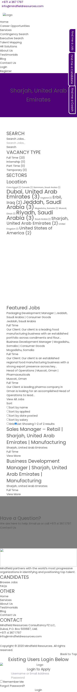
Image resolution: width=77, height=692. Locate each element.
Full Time (12, 158)
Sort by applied (19, 411)
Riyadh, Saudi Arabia (30, 215)
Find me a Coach (72, 100)
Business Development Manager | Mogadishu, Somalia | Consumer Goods (38, 344)
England (46, 197)
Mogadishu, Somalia (46, 208)
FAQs (3, 586)
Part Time (13, 166)
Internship (13, 162)
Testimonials (9, 607)
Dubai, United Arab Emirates (32, 194)
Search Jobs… (16, 139)
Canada (27, 187)
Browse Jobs (9, 582)
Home (4, 596)
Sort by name (18, 407)
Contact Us (8, 527)
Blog (3, 611)
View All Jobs (15, 399)
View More (14, 456)
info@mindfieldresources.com (23, 6)
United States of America (29, 230)
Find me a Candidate (72, 69)
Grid (12, 424)
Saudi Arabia (43, 219)
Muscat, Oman (17, 379)
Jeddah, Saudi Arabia (34, 204)
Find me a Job (73, 40)
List (19, 424)
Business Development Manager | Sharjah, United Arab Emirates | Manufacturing (37, 471)
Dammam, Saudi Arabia (46, 187)
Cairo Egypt (14, 187)
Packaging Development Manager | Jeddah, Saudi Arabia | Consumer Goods (37, 315)
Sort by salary (18, 420)
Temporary (14, 170)
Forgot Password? (12, 686)
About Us (6, 604)
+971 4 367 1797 (12, 2)
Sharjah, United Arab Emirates (37, 220)
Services (6, 600)
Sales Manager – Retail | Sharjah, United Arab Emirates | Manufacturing (36, 436)
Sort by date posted (23, 416)
